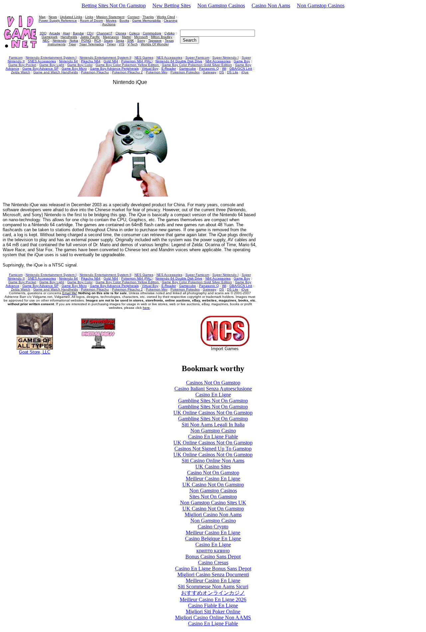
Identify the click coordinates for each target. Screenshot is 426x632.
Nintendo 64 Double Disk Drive (178, 61)
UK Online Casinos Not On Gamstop (213, 412)
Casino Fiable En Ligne (213, 605)
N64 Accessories (218, 61)
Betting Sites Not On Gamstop (114, 5)
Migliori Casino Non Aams (213, 514)
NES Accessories (169, 57)
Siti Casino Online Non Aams (213, 460)
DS (221, 72)
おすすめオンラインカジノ (213, 593)
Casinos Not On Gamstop (213, 382)
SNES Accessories (42, 61)
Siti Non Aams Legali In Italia (213, 424)
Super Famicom (197, 57)
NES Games (143, 57)
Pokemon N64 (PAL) (136, 61)
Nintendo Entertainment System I (51, 57)
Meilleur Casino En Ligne (213, 478)
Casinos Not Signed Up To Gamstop (213, 448)
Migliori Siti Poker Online (213, 611)
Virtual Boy (150, 68)
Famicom (16, 57)
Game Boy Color (80, 65)
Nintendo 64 (68, 61)
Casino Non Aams (271, 5)
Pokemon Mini (156, 72)
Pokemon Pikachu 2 (127, 72)
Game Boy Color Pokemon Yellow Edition (128, 65)
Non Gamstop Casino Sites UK (213, 502)
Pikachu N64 (91, 61)
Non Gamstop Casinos (221, 5)
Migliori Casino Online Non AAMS (213, 617)
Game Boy (242, 61)
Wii (224, 68)
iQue (245, 72)
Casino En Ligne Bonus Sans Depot (213, 568)
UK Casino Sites (213, 466)
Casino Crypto (213, 526)
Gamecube (187, 68)
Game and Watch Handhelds (55, 72)
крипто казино (213, 550)
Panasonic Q (209, 68)
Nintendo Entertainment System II (105, 57)
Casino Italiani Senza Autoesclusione (213, 388)
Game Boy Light (51, 65)
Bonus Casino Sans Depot (213, 556)
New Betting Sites (171, 5)
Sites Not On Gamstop (213, 496)
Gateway (209, 72)
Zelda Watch (20, 72)
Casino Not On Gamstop (213, 472)
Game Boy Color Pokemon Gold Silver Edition (197, 65)
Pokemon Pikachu (95, 72)
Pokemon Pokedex (185, 72)
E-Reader (168, 68)
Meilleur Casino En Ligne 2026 (213, 599)
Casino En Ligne (213, 394)
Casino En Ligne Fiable (213, 436)
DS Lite (232, 72)
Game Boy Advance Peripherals (114, 68)
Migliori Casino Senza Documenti (213, 574)
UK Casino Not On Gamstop (213, 484)
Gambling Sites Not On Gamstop (213, 400)
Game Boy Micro (74, 68)
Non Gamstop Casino (213, 430)
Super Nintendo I (225, 57)
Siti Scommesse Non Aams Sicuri (213, 586)
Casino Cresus (213, 562)
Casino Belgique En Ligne (213, 538)
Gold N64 (111, 61)
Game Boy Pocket (22, 65)
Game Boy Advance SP (40, 68)
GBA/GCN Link (240, 68)
